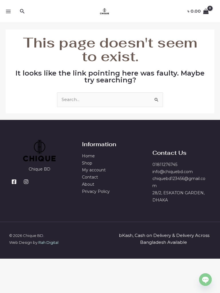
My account (94, 170)
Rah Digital (48, 242)
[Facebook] (14, 181)
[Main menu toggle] (8, 11)
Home (88, 156)
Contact (90, 177)
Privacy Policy (96, 191)
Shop (87, 163)
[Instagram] (26, 181)
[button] (22, 11)
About (88, 184)
